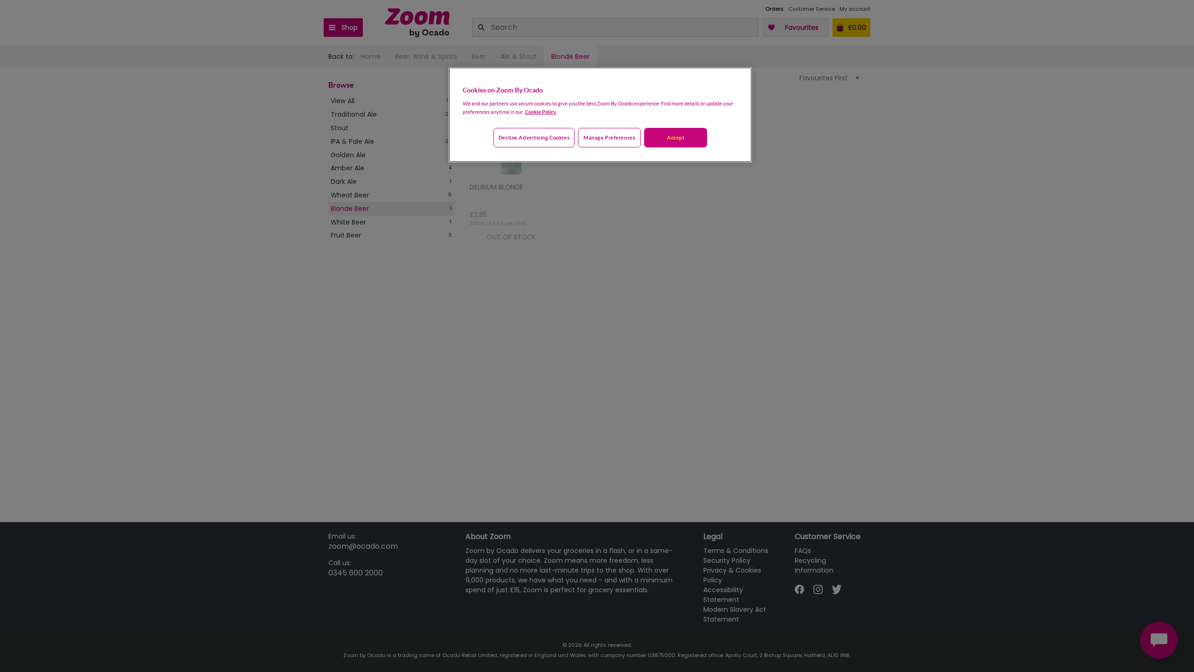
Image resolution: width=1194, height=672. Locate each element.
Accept (675, 137)
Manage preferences (609, 137)
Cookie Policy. (540, 112)
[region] (600, 114)
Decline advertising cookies (534, 137)
